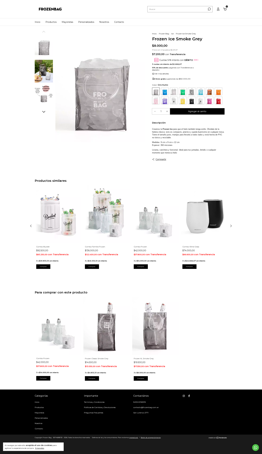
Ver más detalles (162, 74)
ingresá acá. (133, 438)
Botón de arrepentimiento (151, 438)
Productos (51, 22)
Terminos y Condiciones (94, 402)
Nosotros (104, 22)
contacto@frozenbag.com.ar (146, 407)
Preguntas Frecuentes (93, 413)
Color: (160, 85)
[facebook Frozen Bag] (189, 396)
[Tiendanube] (217, 438)
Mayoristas (67, 22)
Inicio (37, 22)
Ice (172, 33)
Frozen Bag (164, 33)
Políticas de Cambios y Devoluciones (100, 407)
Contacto (119, 22)
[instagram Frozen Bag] (184, 396)
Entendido (39, 448)
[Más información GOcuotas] (196, 60)
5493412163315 (139, 402)
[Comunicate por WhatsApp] (255, 447)
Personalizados (86, 22)
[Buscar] (209, 9)
